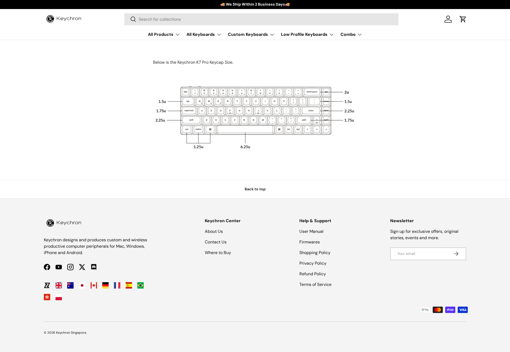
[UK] (59, 285)
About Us (214, 231)
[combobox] (261, 19)
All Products (160, 34)
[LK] (47, 285)
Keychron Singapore (71, 332)
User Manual (311, 231)
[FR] (117, 285)
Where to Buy (218, 252)
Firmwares (309, 242)
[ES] (129, 285)
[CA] (94, 285)
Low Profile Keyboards (304, 34)
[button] (463, 19)
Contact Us (216, 242)
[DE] (105, 285)
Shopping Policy (314, 252)
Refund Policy (312, 274)
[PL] (59, 297)
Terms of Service (315, 284)
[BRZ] (140, 285)
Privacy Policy (312, 263)
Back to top (255, 189)
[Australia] (70, 285)
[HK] (47, 297)
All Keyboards (200, 34)
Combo (348, 34)
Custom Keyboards (248, 34)
